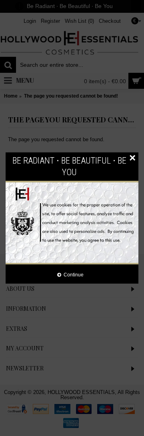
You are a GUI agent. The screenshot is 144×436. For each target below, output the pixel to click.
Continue (74, 274)
